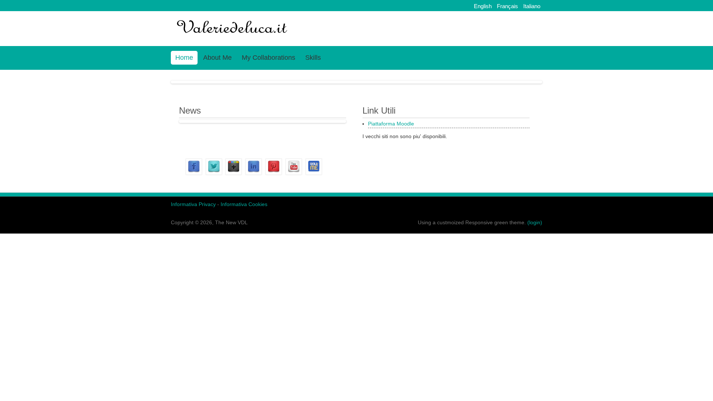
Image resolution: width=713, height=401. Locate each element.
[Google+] (233, 173)
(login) (534, 222)
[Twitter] (214, 173)
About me (217, 57)
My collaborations (268, 57)
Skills (313, 57)
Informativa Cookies (243, 204)
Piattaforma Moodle (391, 124)
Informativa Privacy (193, 204)
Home (184, 57)
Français (507, 6)
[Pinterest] (274, 173)
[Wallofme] (314, 173)
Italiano (531, 6)
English (483, 6)
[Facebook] (194, 173)
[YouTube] (294, 173)
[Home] (233, 36)
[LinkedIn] (253, 173)
